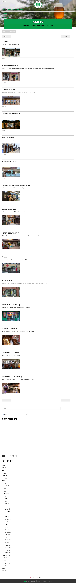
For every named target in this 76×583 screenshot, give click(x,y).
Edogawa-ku (8, 514)
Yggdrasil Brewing (8, 89)
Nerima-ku (7, 545)
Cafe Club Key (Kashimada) (11, 304)
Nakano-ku (7, 544)
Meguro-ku (7, 534)
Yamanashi (6, 553)
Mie (4, 490)
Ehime (5, 565)
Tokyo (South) (7, 532)
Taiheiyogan (4, 568)
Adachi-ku (7, 521)
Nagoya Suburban (9, 486)
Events (4, 17)
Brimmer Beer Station (9, 161)
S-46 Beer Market (8, 137)
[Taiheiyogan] (38, 4)
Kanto (26, 25)
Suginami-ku (8, 552)
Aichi (5, 483)
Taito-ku (7, 529)
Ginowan (6, 558)
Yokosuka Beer (7, 280)
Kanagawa (4, 106)
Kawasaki (3, 58)
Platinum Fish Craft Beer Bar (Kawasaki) (16, 185)
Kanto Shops (6, 493)
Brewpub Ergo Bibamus (10, 65)
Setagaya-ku (8, 547)
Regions (3, 470)
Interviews (4, 467)
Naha (5, 560)
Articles (3, 463)
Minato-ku (7, 535)
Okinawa (49, 25)
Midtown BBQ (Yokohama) (10, 233)
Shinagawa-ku (8, 539)
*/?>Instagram (7, 456)
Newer (4, 36)
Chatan (5, 557)
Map (3, 468)
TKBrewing (5, 41)
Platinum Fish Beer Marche (11, 113)
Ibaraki (5, 498)
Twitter (13, 456)
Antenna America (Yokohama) (12, 376)
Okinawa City (7, 562)
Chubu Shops (6, 481)
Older (67, 36)
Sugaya (4, 257)
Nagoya (7, 485)
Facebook (10, 456)
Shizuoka (5, 478)
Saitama (5, 504)
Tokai (33, 25)
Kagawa (5, 567)
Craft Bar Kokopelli (9, 209)
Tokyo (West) (7, 542)
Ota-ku (6, 537)
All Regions (5, 472)
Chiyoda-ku (7, 511)
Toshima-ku (7, 531)
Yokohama (4, 82)
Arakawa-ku (7, 522)
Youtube (3, 456)
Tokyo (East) (7, 508)
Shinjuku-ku (7, 550)
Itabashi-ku (7, 524)
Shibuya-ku (7, 549)
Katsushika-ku (8, 526)
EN (5, 1)
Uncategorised (5, 570)
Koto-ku (7, 516)
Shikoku (40, 25)
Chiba (5, 495)
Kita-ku (6, 527)
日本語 (3, 1)
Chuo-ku (7, 513)
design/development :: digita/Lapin (45, 581)
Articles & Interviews (12, 10)
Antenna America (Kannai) (10, 352)
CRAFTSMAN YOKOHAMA (9, 328)
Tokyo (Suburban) (8, 540)
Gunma (5, 496)
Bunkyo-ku (7, 509)
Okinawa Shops (6, 555)
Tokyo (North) (7, 519)
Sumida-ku (7, 517)
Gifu (5, 488)
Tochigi (5, 506)
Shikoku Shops (6, 563)
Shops (4, 13)
